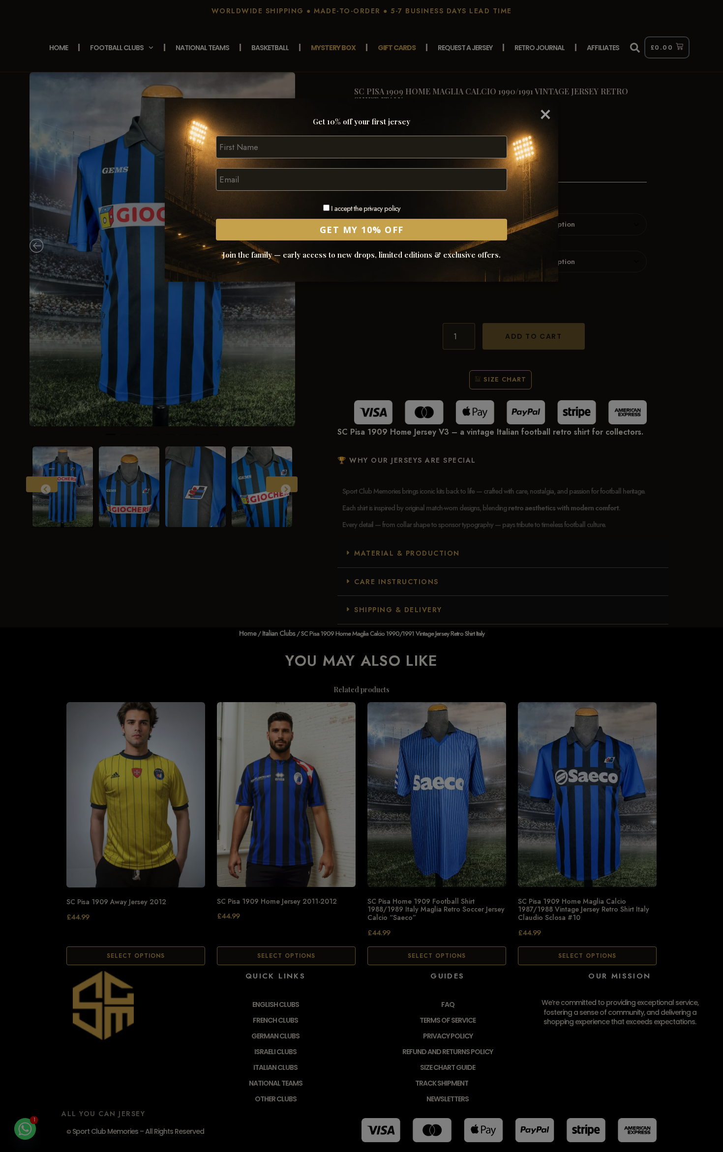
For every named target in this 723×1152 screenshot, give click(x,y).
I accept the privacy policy (365, 208)
